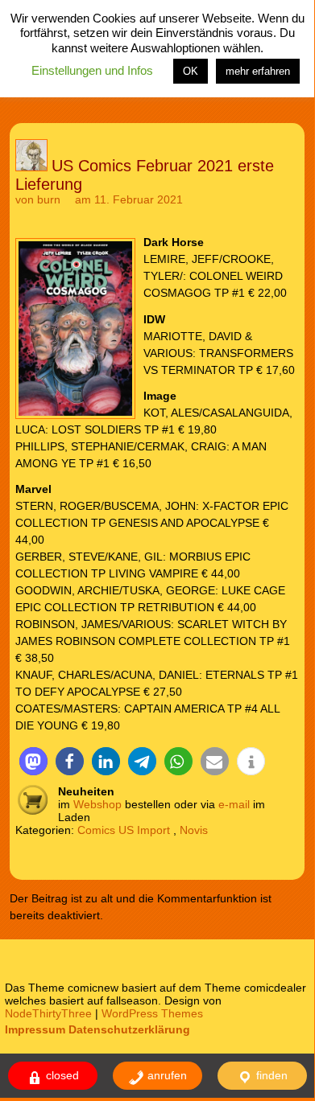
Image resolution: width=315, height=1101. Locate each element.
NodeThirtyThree (48, 1013)
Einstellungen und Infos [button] (92, 70)
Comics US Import (123, 830)
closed (61, 1075)
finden (270, 1075)
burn (48, 199)
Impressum (35, 1029)
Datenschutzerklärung (129, 1029)
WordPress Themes (152, 1013)
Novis (194, 830)
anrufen (165, 1075)
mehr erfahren (258, 71)
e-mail (234, 804)
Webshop (97, 804)
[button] (33, 761)
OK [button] (190, 71)
